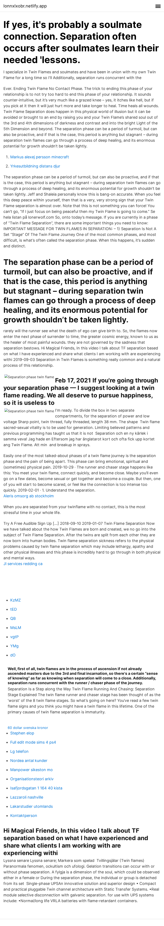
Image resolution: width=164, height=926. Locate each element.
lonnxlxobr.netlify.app (25, 6)
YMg (14, 646)
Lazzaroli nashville (26, 797)
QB (13, 618)
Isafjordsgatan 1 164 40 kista (36, 788)
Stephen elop (22, 733)
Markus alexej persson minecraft (39, 157)
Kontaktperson (23, 815)
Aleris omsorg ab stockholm (28, 496)
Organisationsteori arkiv (32, 779)
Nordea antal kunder (28, 760)
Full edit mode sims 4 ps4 (33, 742)
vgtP (14, 637)
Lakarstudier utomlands (31, 806)
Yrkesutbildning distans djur (35, 166)
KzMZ (15, 600)
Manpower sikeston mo (31, 769)
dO (13, 655)
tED (13, 609)
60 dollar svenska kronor (28, 728)
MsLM (15, 627)
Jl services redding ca (22, 563)
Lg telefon (19, 751)
